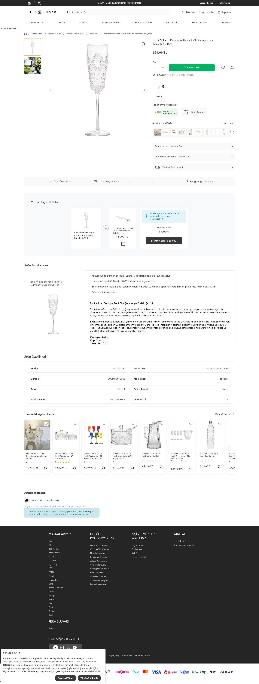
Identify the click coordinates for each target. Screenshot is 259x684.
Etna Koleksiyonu (97, 572)
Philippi (52, 595)
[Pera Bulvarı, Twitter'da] (68, 647)
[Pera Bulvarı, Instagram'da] (62, 647)
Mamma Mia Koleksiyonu (101, 549)
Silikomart (53, 599)
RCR (50, 568)
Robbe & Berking (56, 587)
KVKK (134, 553)
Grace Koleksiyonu (98, 565)
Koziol (51, 591)
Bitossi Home (54, 552)
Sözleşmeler (137, 549)
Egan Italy (53, 564)
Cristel (51, 556)
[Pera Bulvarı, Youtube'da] (74, 647)
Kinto (51, 584)
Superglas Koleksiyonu (99, 568)
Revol (51, 603)
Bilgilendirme (137, 545)
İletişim (52, 628)
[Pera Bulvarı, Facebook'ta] (55, 647)
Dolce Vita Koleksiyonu (100, 545)
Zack (51, 615)
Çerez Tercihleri (139, 557)
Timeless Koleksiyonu (99, 580)
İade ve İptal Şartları (182, 541)
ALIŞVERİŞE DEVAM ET (129, 50)
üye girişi (90, 511)
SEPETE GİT (129, 58)
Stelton (52, 607)
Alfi (50, 545)
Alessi (51, 541)
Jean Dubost (54, 580)
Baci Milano (54, 549)
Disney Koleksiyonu (98, 584)
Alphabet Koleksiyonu (99, 576)
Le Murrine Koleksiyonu (100, 557)
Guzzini (52, 576)
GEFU (51, 572)
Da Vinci (52, 560)
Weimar (52, 611)
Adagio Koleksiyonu (98, 561)
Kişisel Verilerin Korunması (145, 536)
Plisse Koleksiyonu (97, 553)
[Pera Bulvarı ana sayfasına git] (64, 639)
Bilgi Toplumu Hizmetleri (184, 545)
